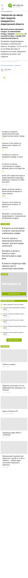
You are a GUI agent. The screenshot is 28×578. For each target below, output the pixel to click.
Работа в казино (8, 364)
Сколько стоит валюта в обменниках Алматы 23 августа (11, 145)
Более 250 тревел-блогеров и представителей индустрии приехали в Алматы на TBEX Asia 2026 (13, 178)
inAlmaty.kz (19, 34)
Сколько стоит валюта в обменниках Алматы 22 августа (11, 204)
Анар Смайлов (8, 69)
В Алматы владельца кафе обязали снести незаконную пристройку (14, 266)
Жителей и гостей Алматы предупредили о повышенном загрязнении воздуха (14, 216)
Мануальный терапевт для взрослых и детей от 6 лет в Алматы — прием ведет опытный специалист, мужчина (13, 460)
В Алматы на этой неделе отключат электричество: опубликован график (13, 230)
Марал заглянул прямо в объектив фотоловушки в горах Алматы (12, 191)
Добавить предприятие (14, 340)
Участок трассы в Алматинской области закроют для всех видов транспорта (13, 242)
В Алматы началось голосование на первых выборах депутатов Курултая (13, 166)
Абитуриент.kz (11, 284)
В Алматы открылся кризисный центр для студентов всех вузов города (13, 134)
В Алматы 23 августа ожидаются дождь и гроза (12, 156)
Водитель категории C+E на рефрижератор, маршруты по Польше (13, 388)
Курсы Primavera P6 (10, 411)
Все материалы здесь (14, 294)
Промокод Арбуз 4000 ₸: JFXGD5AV (12, 434)
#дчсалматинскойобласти (7, 65)
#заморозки (18, 65)
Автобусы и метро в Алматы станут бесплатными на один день (12, 255)
